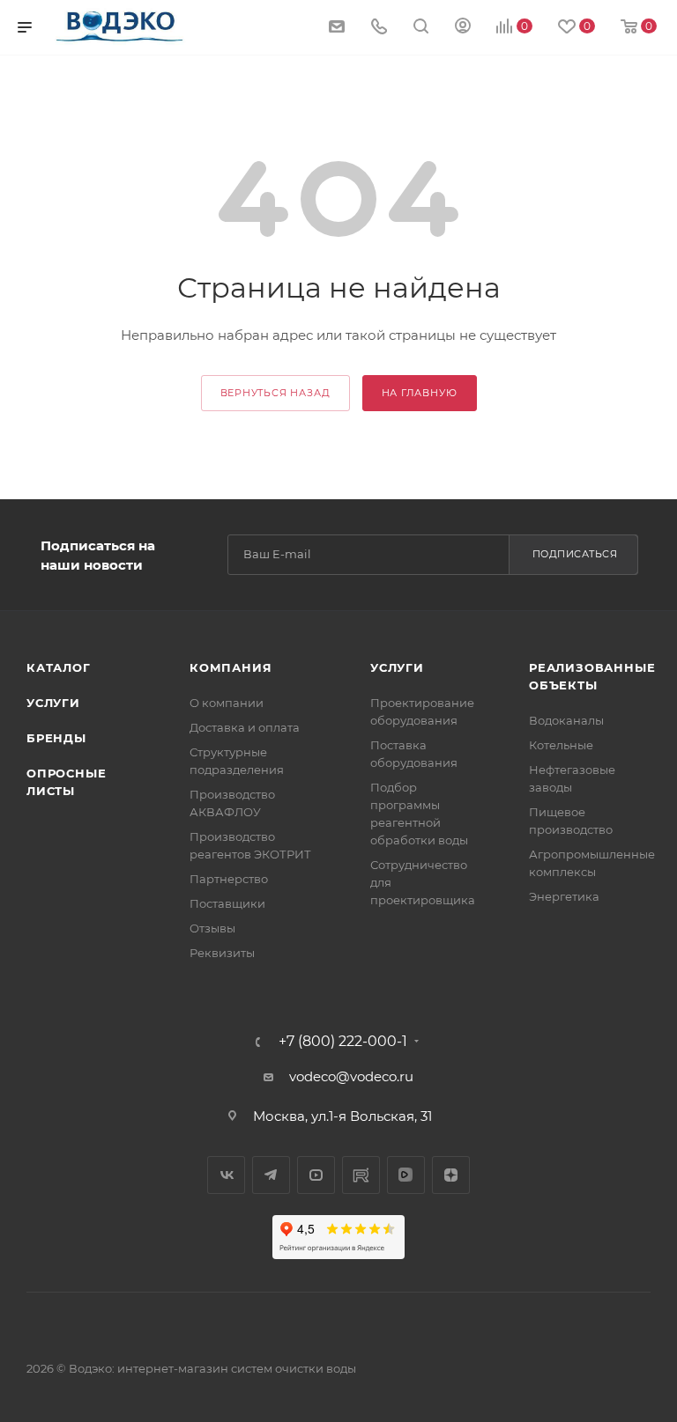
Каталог (58, 667)
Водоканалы (566, 720)
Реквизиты (222, 953)
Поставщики (227, 903)
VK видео (406, 1175)
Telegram (271, 1175)
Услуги (53, 703)
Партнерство (229, 879)
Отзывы (212, 928)
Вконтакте (226, 1175)
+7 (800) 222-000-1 (343, 1042)
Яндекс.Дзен (451, 1175)
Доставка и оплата (245, 727)
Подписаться (575, 554)
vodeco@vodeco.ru (351, 1076)
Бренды (56, 738)
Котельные (561, 745)
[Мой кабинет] (463, 27)
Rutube (361, 1175)
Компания (231, 667)
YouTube (316, 1175)
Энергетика (564, 896)
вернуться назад (275, 393)
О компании (227, 703)
